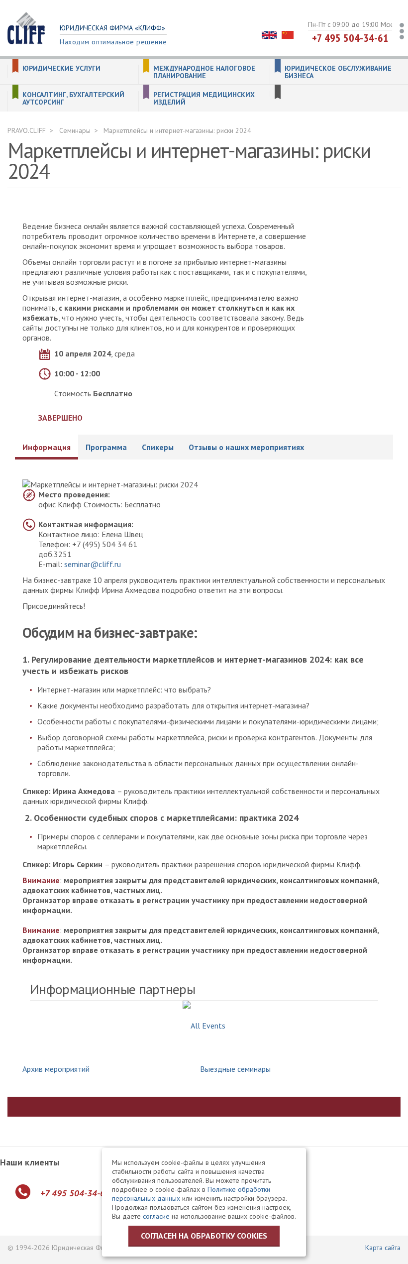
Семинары (75, 130)
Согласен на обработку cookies (204, 1236)
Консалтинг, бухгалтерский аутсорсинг (73, 98)
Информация (46, 447)
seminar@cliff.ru (92, 564)
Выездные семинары (235, 1069)
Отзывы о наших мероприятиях (246, 447)
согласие (156, 1216)
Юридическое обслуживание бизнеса (338, 72)
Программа (106, 447)
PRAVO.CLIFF (26, 130)
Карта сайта (383, 1247)
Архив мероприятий (56, 1069)
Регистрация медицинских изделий (204, 98)
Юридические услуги (61, 68)
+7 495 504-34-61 (350, 38)
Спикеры (158, 447)
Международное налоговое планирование (204, 72)
